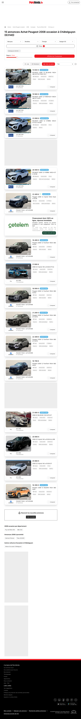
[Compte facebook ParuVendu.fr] (63, 699)
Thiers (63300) (20, 538)
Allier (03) (19, 529)
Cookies (6, 690)
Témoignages (7, 674)
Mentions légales (8, 694)
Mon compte (7, 711)
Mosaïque (36, 64)
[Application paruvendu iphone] (61, 704)
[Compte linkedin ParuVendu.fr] (59, 699)
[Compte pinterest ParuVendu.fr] (71, 699)
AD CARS (18, 280)
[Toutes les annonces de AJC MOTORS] (11, 86)
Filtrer (41, 46)
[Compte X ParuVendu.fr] (55, 699)
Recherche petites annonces (37, 711)
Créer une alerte (49, 64)
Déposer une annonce (20, 711)
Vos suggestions (8, 688)
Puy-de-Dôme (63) (10, 529)
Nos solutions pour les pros (11, 670)
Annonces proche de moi (11, 713)
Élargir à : (10, 55)
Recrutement (7, 672)
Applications (7, 678)
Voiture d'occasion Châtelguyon (13, 546)
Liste (28, 64)
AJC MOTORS (19, 86)
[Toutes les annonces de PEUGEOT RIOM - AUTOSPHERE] (11, 211)
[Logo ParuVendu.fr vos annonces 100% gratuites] (36, 4)
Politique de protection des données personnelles (16, 692)
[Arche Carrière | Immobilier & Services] (73, 712)
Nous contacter (8, 681)
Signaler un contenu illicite (10, 697)
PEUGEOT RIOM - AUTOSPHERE (24, 210)
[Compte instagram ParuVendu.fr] (67, 699)
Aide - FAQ (6, 683)
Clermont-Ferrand (9, 538)
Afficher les (54, 56)
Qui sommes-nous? (9, 667)
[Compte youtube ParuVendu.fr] (75, 699)
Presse (5, 676)
